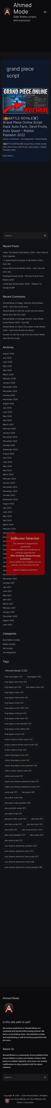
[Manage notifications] (7, 1101)
